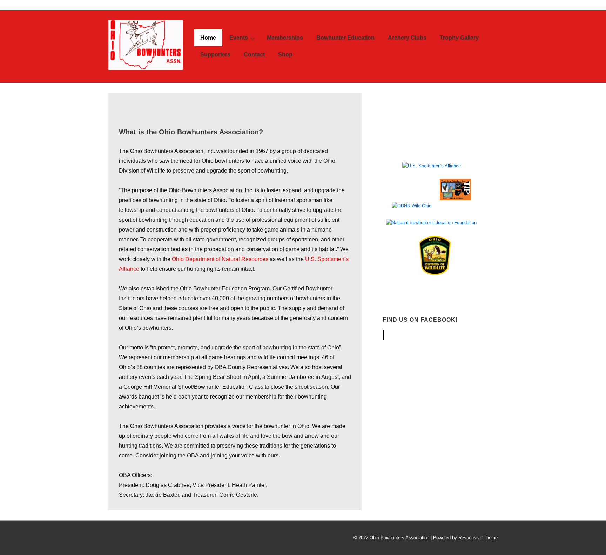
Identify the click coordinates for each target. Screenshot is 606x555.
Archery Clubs (407, 38)
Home (208, 38)
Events (238, 38)
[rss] (159, 538)
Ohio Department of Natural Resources (220, 259)
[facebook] (129, 538)
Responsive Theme (478, 537)
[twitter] (113, 538)
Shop (285, 55)
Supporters (215, 55)
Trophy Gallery (459, 38)
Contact (254, 55)
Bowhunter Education (345, 38)
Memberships (285, 38)
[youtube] (144, 538)
